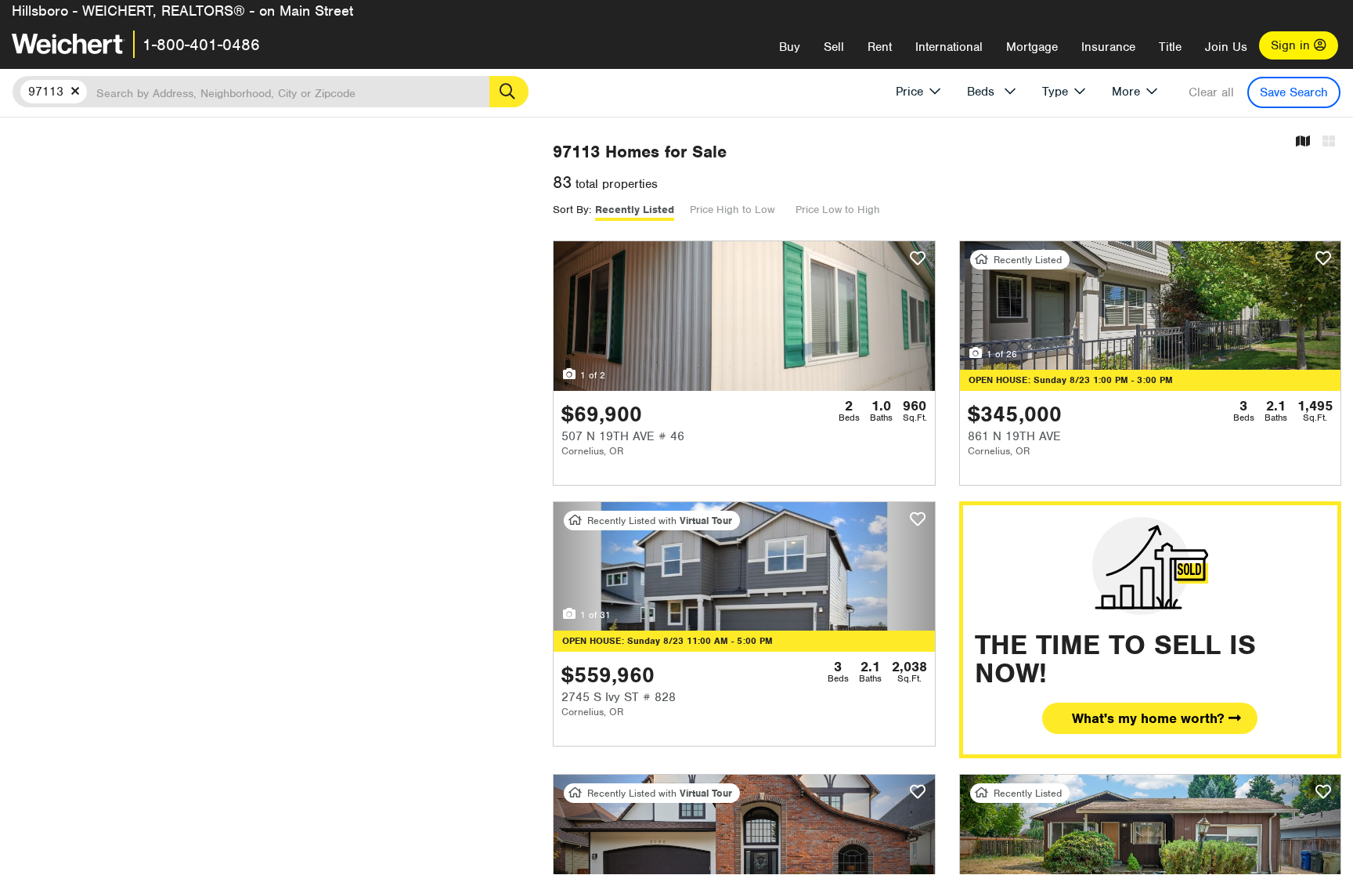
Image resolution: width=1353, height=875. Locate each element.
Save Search (1294, 92)
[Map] (1303, 142)
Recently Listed (634, 209)
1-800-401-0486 (201, 44)
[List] (1328, 142)
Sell (834, 47)
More (1126, 91)
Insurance (1108, 47)
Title (1170, 47)
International (949, 47)
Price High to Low (732, 209)
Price (909, 91)
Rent (880, 47)
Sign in (1292, 45)
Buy (789, 47)
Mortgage (1032, 47)
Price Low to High (838, 209)
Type (1055, 91)
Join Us (1226, 47)
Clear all (1211, 92)
